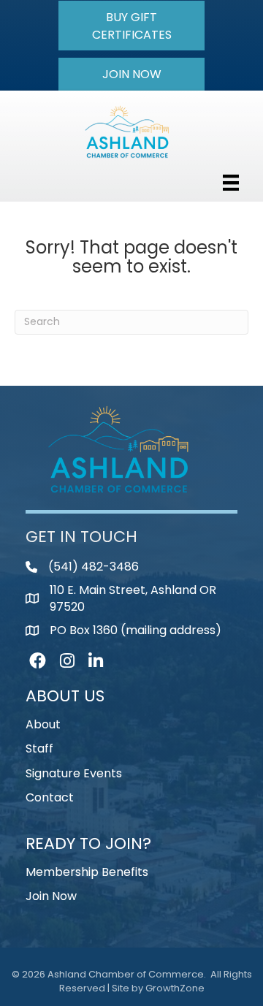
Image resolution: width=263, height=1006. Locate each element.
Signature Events (74, 773)
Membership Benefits (87, 872)
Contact (50, 797)
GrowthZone (175, 988)
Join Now (51, 896)
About (43, 724)
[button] (131, 25)
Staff (39, 748)
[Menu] (231, 182)
